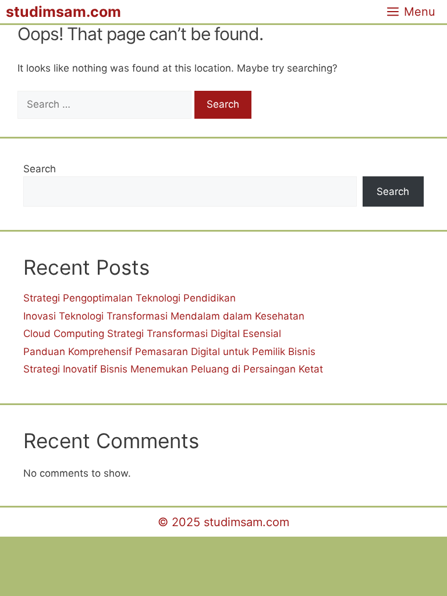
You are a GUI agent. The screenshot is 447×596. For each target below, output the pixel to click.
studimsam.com (63, 11)
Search (39, 169)
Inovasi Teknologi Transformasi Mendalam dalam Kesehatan (163, 316)
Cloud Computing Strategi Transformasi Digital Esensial (152, 333)
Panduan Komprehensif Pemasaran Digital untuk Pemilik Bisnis (169, 351)
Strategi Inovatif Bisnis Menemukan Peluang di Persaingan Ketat (173, 369)
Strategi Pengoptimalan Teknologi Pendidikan (129, 298)
